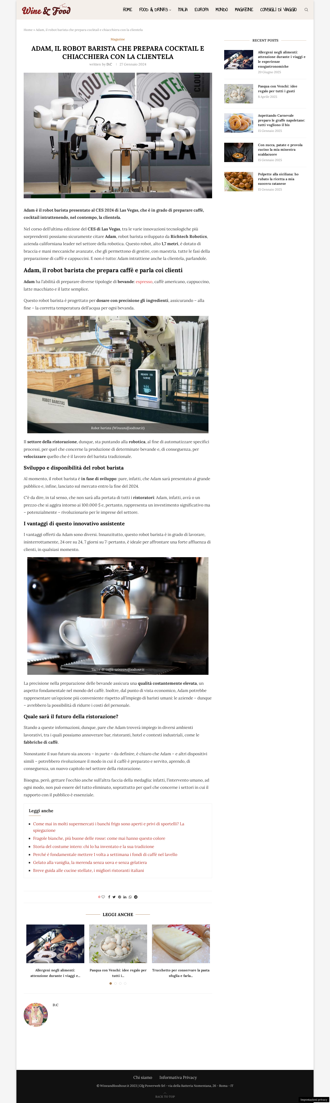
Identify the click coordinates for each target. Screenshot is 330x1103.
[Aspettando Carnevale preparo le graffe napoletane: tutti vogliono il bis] (238, 123)
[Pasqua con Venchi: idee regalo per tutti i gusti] (118, 944)
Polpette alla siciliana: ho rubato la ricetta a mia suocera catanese (278, 179)
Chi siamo (142, 1077)
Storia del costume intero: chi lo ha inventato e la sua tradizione (93, 846)
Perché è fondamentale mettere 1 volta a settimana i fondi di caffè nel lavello (105, 854)
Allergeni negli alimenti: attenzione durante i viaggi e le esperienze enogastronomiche (282, 59)
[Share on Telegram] (135, 897)
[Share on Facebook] (109, 897)
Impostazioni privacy (314, 1099)
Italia (182, 9)
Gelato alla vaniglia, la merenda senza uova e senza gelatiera (90, 862)
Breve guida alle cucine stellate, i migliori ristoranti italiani (88, 870)
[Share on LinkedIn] (124, 897)
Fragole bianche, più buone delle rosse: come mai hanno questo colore (99, 838)
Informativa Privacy (178, 1077)
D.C (109, 64)
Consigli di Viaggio (278, 9)
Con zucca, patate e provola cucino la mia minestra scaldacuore (280, 150)
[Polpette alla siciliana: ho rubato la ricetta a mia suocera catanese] (238, 181)
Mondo (222, 9)
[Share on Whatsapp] (130, 897)
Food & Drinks (153, 9)
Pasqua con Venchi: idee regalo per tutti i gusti (277, 88)
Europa (201, 9)
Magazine (244, 9)
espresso (144, 281)
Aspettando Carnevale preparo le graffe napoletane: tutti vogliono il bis (281, 120)
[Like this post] (103, 897)
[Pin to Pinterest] (119, 897)
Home (127, 9)
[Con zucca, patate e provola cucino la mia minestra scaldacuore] (238, 152)
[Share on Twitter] (114, 897)
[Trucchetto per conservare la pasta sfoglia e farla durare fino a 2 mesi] (181, 944)
